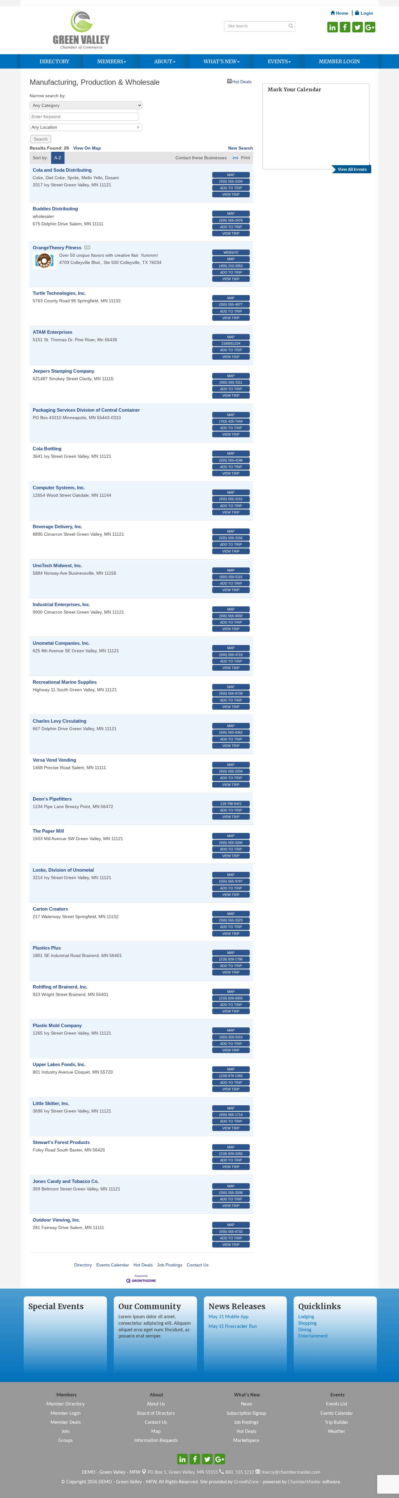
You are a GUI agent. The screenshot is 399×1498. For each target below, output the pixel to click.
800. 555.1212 (239, 1472)
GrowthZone (246, 1482)
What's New (220, 61)
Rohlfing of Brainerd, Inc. (60, 986)
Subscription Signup (246, 1413)
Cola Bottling (47, 448)
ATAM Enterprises (52, 332)
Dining (304, 1330)
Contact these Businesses (201, 157)
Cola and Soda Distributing (62, 170)
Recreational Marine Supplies (65, 682)
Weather (336, 1431)
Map (230, 175)
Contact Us (198, 1264)
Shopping (307, 1323)
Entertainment (313, 1336)
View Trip (230, 194)
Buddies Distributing (55, 208)
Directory (54, 61)
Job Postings (169, 1264)
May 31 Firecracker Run (233, 1326)
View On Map (87, 148)
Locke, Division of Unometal (63, 870)
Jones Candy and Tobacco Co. (66, 1181)
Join (66, 1431)
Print (245, 157)
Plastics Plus (47, 947)
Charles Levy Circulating (59, 721)
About (163, 61)
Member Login (339, 61)
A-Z (57, 157)
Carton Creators (50, 909)
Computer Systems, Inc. (59, 487)
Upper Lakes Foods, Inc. (59, 1064)
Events (278, 61)
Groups (65, 1440)
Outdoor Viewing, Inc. (56, 1220)
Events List (336, 1404)
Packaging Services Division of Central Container (86, 410)
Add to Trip (231, 188)
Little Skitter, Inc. (51, 1103)
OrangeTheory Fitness (57, 247)
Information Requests (156, 1440)
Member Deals (65, 1422)
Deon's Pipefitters (52, 799)
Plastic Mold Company (57, 1025)
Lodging (306, 1316)
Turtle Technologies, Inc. (59, 293)
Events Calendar (112, 1264)
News (246, 1404)
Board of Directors (156, 1413)
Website (231, 252)
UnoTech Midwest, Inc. (57, 565)
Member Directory (65, 1404)
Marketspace (246, 1440)
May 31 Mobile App (228, 1316)
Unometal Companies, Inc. (61, 643)
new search (240, 148)
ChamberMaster (304, 1482)
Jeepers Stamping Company (63, 371)
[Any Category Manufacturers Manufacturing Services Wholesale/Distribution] (86, 105)
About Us (156, 1404)
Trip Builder (337, 1422)
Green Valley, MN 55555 (183, 1472)
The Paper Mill (48, 831)
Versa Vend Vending (54, 760)
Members (110, 61)
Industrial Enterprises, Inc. (61, 604)
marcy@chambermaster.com (290, 1472)
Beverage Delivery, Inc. (57, 526)
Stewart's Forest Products (61, 1142)
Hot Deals (242, 81)
